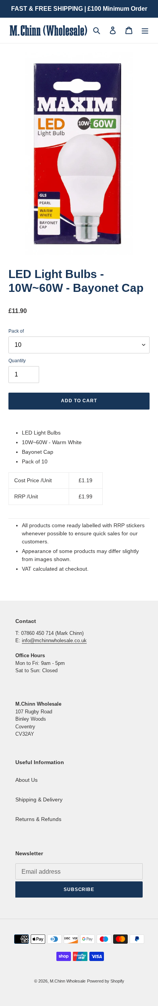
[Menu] (145, 30)
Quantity (17, 360)
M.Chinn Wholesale (68, 981)
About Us (26, 780)
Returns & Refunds (38, 819)
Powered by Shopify (105, 981)
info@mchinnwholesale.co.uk (54, 640)
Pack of (16, 331)
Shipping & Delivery (39, 799)
